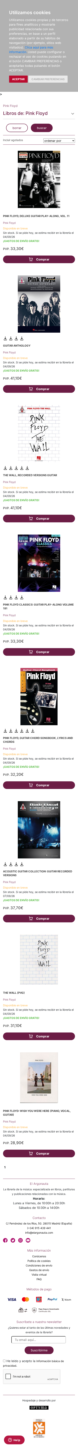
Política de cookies (39, 1260)
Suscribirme (39, 1350)
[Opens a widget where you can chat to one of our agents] (14, 1440)
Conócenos (39, 1256)
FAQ (39, 1279)
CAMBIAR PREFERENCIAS (48, 79)
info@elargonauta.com (39, 1232)
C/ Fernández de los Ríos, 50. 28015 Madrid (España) (39, 1223)
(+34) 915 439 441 (39, 1228)
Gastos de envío (39, 1270)
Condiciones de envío (39, 1265)
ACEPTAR (18, 79)
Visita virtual (39, 1274)
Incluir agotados (13, 140)
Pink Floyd (9, 222)
